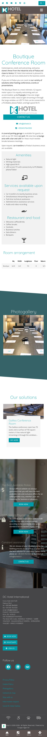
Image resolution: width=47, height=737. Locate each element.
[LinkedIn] (18, 667)
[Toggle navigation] (41, 10)
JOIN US (11, 648)
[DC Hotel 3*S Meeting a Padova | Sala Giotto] (23, 335)
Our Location (15, 3)
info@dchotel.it (11, 3)
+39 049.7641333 (24, 554)
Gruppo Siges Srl (23, 728)
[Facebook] (9, 667)
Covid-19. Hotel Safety (20, 3)
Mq (13, 261)
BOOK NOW (23, 504)
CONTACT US (23, 562)
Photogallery (8, 688)
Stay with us (8, 697)
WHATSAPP (11, 642)
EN (41, 3)
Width (20, 261)
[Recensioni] (28, 667)
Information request (11, 702)
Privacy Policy (8, 680)
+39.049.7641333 (25, 128)
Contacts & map (9, 693)
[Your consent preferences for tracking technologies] (4, 726)
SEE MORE (14, 440)
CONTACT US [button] (23, 117)
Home (2, 3)
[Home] (11, 10)
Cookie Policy (8, 684)
